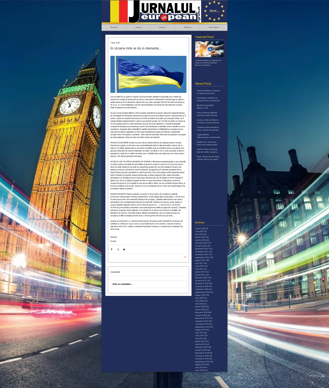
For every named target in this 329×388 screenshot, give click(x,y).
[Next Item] (219, 49)
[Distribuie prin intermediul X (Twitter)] (118, 249)
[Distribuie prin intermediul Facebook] (111, 249)
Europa (113, 241)
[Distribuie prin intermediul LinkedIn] (124, 249)
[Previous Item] (199, 49)
